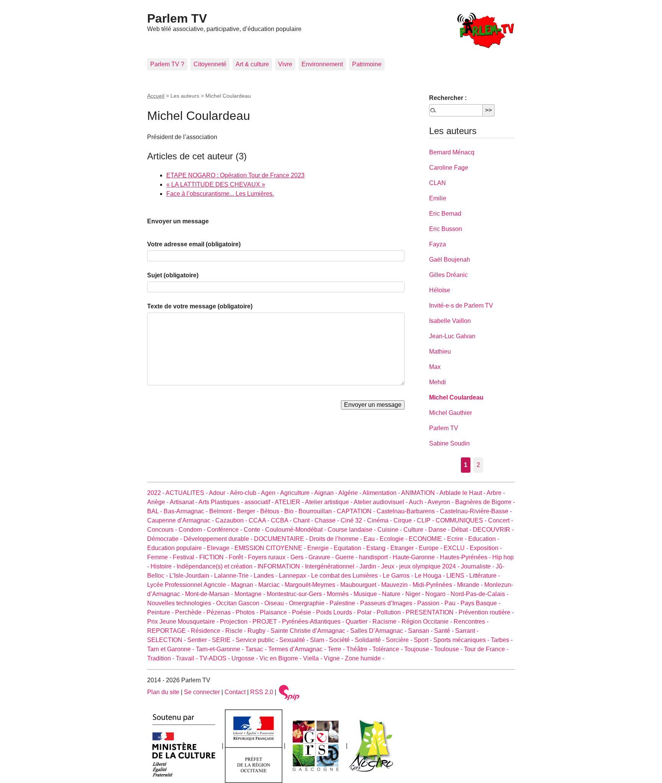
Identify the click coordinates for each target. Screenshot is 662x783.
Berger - (248, 511)
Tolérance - (388, 649)
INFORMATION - (281, 566)
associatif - (259, 502)
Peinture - (161, 612)
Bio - (291, 511)
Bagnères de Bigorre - (485, 502)
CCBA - (282, 520)
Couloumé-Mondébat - (296, 529)
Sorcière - (400, 640)
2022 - (156, 493)
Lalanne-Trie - (234, 575)
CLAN (437, 183)
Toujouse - (419, 649)
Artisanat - (184, 502)
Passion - (430, 603)
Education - (483, 539)
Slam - (319, 640)
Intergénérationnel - (332, 566)
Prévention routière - (486, 612)
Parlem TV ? (167, 64)
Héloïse (439, 290)
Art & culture (252, 64)
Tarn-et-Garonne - (220, 649)
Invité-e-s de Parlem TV (461, 305)
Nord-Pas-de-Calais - (479, 594)
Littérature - (484, 575)
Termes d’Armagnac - (298, 649)
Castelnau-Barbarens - (408, 511)
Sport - (423, 640)
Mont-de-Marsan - (209, 594)
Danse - (439, 529)
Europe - (431, 548)
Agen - (270, 493)
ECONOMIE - (428, 539)
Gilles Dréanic (448, 275)
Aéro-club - (245, 493)
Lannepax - (295, 575)
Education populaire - (177, 548)
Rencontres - (471, 621)
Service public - (257, 640)
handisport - (376, 557)
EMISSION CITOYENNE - (270, 548)
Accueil (155, 96)
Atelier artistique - (329, 502)
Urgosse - (245, 658)
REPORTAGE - (169, 630)
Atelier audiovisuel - (381, 502)
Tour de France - (486, 649)
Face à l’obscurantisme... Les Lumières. (220, 193)
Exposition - (486, 548)
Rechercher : (448, 98)
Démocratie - (165, 539)
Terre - (337, 649)
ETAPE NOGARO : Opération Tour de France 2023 (235, 175)
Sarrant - (466, 630)
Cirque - (405, 520)
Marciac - (271, 585)
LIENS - (457, 575)
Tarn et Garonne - (171, 649)
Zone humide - (364, 658)
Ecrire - (457, 539)
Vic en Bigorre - (281, 658)
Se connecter (202, 692)
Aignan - (326, 493)
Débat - (462, 529)
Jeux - (390, 566)
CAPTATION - (357, 511)
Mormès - (340, 594)
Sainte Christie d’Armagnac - (310, 630)
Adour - (219, 493)
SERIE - (224, 640)
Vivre (285, 64)
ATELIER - (290, 502)
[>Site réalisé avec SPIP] (289, 692)
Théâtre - (359, 649)
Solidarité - (370, 640)
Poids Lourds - (336, 612)
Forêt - (238, 557)
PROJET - (267, 621)
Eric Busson (445, 229)
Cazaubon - (232, 520)
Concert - (500, 520)
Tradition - (161, 658)
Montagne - (250, 594)
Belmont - (223, 511)
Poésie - (304, 612)
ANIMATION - (420, 493)
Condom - (193, 529)
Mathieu (440, 351)
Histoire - (164, 566)
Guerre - (347, 557)
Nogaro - (438, 594)
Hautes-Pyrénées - (466, 557)
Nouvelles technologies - (181, 603)
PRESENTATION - (432, 612)
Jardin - (370, 566)
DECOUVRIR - (493, 529)
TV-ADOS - (215, 658)
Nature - (393, 594)
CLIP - (426, 520)
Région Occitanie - (427, 621)
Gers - (299, 557)
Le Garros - (399, 575)
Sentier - (199, 640)
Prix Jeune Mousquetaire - (183, 621)
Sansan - (421, 630)
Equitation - (350, 548)
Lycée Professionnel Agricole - (189, 585)
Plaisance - (276, 612)
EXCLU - (457, 548)
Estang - (378, 548)
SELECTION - (167, 640)
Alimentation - (381, 493)
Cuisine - (390, 529)
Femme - (160, 557)
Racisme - (386, 621)
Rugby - (258, 630)
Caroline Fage (448, 167)
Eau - (372, 539)
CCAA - (260, 520)
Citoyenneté (209, 64)
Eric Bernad (445, 213)
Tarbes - (502, 640)
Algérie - (350, 493)
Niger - (415, 594)
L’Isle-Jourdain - (191, 575)
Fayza (437, 244)
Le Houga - (430, 575)
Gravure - (321, 557)
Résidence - (208, 630)
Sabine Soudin (449, 443)
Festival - (186, 557)
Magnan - (244, 585)
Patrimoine (367, 64)
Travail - (187, 658)
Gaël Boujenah (449, 259)
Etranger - (404, 548)
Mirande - (470, 585)
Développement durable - (219, 539)
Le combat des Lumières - (347, 575)
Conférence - (225, 529)
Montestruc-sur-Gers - (297, 594)
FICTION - (214, 557)
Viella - (313, 658)
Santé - (444, 630)
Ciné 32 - (354, 520)
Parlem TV (177, 18)
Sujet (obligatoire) (172, 275)
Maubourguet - (360, 585)
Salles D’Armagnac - (379, 630)
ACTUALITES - (187, 493)
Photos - (248, 612)
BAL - (155, 511)
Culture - (415, 529)
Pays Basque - (480, 603)
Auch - (418, 502)
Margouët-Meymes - (312, 585)
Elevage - (220, 548)
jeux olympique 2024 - (430, 566)
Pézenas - (221, 612)
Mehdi (437, 382)
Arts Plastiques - (221, 502)
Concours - (163, 529)
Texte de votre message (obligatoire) (199, 306)
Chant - (304, 520)
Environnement (322, 64)
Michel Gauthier (450, 413)
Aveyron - (441, 502)
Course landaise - (352, 529)
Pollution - (391, 612)
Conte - (254, 529)
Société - (342, 640)
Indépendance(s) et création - (217, 566)
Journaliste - (478, 566)
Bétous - (272, 511)
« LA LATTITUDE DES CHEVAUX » (215, 184)
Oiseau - (276, 603)
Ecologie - (394, 539)
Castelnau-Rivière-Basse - (476, 511)
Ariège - (158, 502)
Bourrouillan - (317, 511)
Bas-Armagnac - (186, 511)
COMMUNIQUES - (462, 520)
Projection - (236, 621)
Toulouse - (449, 649)
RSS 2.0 (261, 692)
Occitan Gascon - (240, 603)
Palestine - (344, 603)
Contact (235, 692)
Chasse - (328, 520)
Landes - (266, 575)
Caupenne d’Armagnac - (181, 520)
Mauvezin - (397, 585)
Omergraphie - (309, 603)
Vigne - (334, 658)
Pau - (452, 603)
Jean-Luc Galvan (452, 336)
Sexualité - (294, 640)
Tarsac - (256, 649)
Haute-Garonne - (416, 557)
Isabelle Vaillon (450, 321)
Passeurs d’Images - (388, 603)
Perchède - (190, 612)
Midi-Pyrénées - (435, 585)
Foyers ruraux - (269, 557)
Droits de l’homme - (336, 539)
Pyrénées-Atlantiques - (314, 621)
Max (435, 367)
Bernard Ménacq (451, 152)
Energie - (320, 548)
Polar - (367, 612)
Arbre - (496, 493)
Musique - (368, 594)
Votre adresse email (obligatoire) (194, 244)
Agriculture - (297, 493)
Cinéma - (380, 520)
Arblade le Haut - (463, 493)
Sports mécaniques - (462, 640)
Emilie (437, 198)
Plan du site (163, 692)
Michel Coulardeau (456, 397)
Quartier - (359, 621)
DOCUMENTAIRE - (281, 539)
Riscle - (236, 630)
